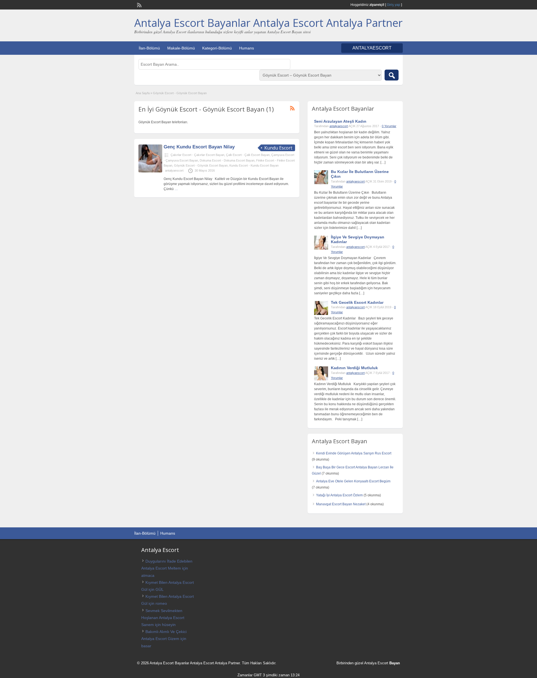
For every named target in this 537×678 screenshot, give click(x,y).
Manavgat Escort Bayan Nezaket (341, 504)
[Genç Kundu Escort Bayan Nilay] (150, 171)
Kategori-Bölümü (217, 48)
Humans (246, 48)
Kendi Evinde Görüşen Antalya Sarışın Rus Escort (353, 453)
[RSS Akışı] (138, 4)
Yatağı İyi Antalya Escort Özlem (339, 495)
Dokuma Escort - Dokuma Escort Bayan (227, 160)
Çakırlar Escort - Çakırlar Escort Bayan (197, 155)
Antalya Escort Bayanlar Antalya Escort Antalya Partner (268, 22)
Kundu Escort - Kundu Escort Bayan (254, 165)
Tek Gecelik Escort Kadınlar (357, 302)
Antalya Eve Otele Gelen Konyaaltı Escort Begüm (353, 481)
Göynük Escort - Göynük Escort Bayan (201, 165)
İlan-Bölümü (149, 48)
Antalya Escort (376, 663)
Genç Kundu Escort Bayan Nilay (199, 147)
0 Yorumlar (389, 126)
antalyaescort (174, 170)
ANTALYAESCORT (372, 48)
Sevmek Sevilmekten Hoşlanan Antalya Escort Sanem (162, 617)
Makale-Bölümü (181, 48)
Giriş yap (393, 5)
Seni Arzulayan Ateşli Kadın (340, 121)
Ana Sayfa (143, 93)
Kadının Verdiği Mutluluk (354, 368)
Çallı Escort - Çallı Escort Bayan (248, 155)
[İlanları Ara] (392, 75)
